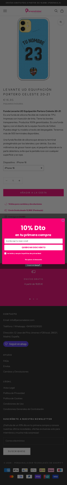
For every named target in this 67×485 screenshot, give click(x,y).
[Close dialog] (63, 220)
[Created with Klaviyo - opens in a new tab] (33, 265)
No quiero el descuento (33, 259)
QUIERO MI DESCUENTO (34, 247)
